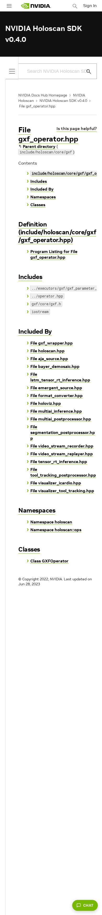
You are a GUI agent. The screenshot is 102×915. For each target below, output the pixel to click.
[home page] (36, 6)
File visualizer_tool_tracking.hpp (62, 490)
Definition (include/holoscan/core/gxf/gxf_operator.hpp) (57, 232)
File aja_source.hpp (49, 358)
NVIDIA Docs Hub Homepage (42, 95)
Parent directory (39, 146)
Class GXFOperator (49, 560)
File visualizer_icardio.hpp (55, 482)
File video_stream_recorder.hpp (61, 446)
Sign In (90, 5)
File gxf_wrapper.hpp (51, 343)
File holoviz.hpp (45, 403)
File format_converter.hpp (56, 395)
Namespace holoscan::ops (55, 529)
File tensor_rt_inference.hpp (58, 461)
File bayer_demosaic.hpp (55, 366)
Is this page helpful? (76, 128)
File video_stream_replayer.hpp (61, 453)
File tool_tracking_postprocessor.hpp (63, 472)
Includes (38, 181)
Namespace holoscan (51, 521)
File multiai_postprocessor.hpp (60, 418)
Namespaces (43, 196)
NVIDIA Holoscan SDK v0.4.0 (63, 100)
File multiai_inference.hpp (56, 411)
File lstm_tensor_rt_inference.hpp (60, 377)
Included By (42, 189)
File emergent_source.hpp (56, 387)
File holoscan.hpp (47, 350)
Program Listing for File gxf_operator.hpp (53, 254)
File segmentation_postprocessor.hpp (62, 432)
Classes (37, 204)
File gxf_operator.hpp (37, 106)
